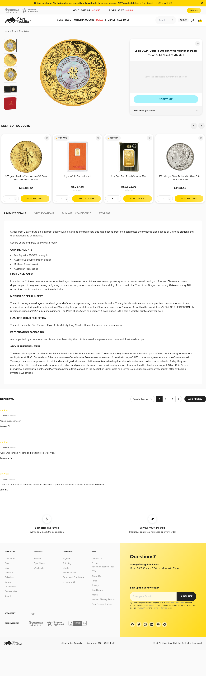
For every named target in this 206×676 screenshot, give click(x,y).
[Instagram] (145, 624)
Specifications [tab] (44, 213)
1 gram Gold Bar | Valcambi (77, 176)
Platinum (9, 572)
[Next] (122, 74)
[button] (166, 110)
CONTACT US (165, 3)
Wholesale (39, 568)
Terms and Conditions (73, 577)
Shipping (67, 563)
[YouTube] (158, 624)
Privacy (95, 585)
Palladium (9, 577)
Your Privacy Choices (102, 604)
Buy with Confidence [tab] (76, 213)
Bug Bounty (97, 590)
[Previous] (24, 74)
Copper (8, 582)
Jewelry (9, 596)
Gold (86, 10)
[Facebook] (132, 624)
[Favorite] (197, 43)
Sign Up (194, 10)
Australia (78, 643)
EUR (112, 643)
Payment (67, 558)
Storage (38, 558)
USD (106, 643)
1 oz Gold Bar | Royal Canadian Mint (128, 176)
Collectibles (10, 586)
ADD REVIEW (195, 399)
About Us (96, 576)
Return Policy (69, 572)
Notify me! (166, 99)
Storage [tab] (104, 213)
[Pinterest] (164, 624)
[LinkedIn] (151, 624)
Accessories (11, 591)
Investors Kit (69, 582)
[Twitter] (138, 624)
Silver (121, 10)
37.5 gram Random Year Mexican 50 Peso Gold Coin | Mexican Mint (26, 178)
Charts (66, 568)
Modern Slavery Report (103, 599)
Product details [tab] (15, 213)
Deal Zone (10, 558)
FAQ (94, 571)
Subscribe (186, 596)
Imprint (95, 594)
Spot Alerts (39, 563)
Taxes (94, 580)
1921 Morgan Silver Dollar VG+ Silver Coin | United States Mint (180, 178)
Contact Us (97, 558)
